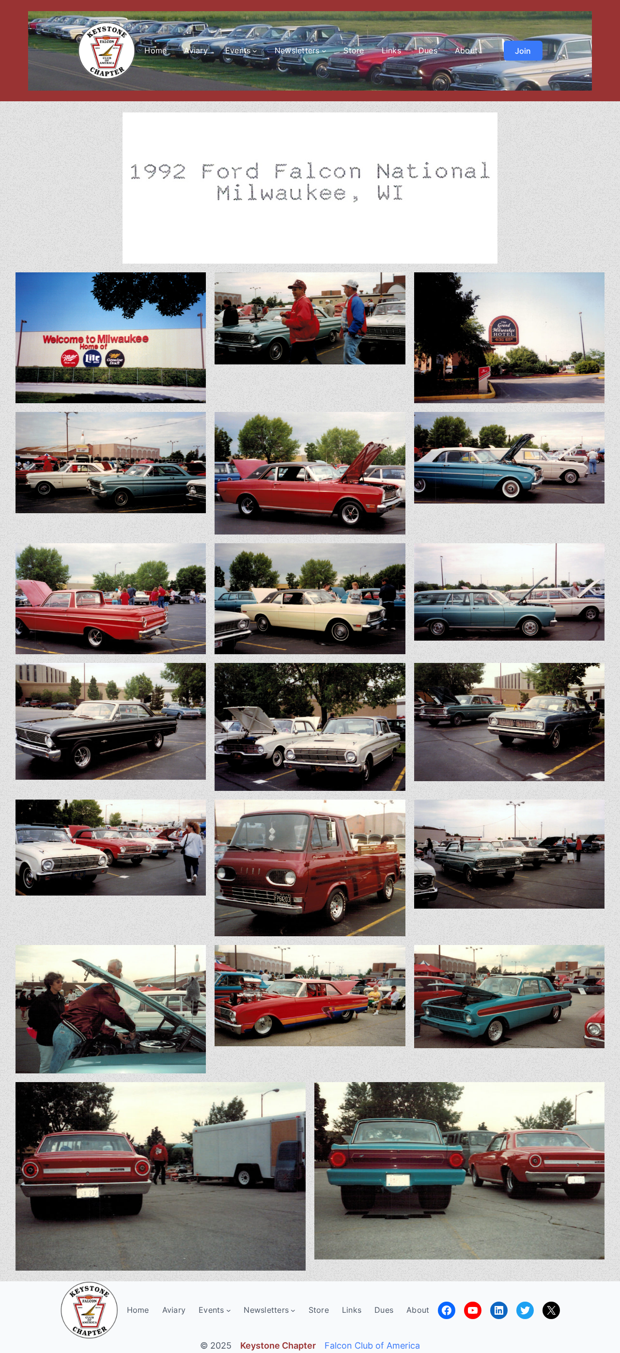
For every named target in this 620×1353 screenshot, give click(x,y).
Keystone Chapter (278, 1345)
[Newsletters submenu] (324, 50)
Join (523, 51)
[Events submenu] (254, 50)
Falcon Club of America (372, 1345)
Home (155, 50)
